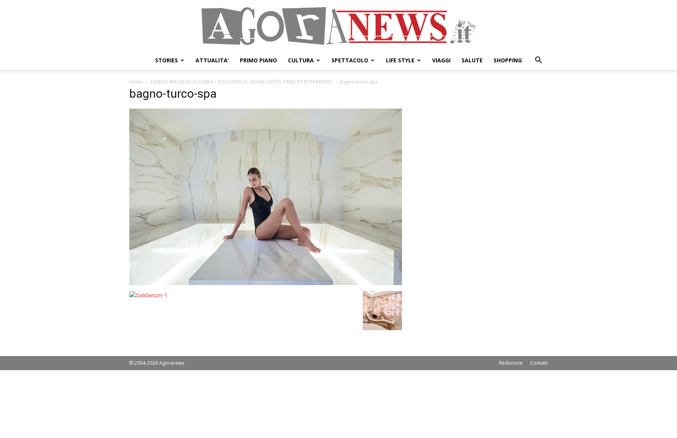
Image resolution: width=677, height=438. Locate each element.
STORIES (166, 60)
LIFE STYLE (400, 60)
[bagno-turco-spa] (265, 283)
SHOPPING (508, 60)
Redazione (511, 363)
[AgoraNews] (338, 26)
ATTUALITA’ (212, 60)
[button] (538, 61)
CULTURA (301, 60)
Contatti (539, 363)
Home (136, 81)
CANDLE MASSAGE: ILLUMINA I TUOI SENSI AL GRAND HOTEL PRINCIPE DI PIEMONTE (241, 81)
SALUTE (472, 60)
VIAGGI (441, 60)
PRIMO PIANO (258, 60)
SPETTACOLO (349, 60)
